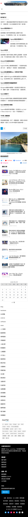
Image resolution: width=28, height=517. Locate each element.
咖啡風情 (3, 336)
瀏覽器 (19, 435)
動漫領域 (3, 333)
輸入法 (7, 438)
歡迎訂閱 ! (5, 492)
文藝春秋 (3, 366)
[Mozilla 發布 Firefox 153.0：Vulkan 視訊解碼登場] (5, 192)
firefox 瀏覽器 (6, 428)
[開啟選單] (2, 9)
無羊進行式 (3, 17)
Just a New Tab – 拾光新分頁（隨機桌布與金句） (16, 242)
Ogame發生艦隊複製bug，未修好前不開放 (12, 72)
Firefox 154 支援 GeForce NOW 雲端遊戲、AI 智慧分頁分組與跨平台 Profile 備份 (17, 172)
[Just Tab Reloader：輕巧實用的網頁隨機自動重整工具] (5, 257)
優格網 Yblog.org (17, 509)
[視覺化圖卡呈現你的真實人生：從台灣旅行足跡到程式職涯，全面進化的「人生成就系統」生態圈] (5, 212)
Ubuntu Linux (21, 433)
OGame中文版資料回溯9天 (7, 61)
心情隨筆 (3, 351)
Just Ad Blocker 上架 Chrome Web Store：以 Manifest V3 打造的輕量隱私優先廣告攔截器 (17, 181)
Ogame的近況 (4, 50)
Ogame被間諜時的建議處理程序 (9, 83)
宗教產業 (3, 340)
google (11, 428)
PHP (3, 433)
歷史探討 (3, 378)
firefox (8, 426)
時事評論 (3, 370)
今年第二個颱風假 (5, 115)
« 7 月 (13, 302)
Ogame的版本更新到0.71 (16, 39)
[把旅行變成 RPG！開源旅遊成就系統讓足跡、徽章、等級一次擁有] (5, 223)
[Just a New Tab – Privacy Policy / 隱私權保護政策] (5, 274)
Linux (20, 428)
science (3, 318)
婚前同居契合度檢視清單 (15, 249)
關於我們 (3, 460)
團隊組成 (3, 462)
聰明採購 (3, 396)
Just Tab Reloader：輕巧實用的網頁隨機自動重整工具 (17, 256)
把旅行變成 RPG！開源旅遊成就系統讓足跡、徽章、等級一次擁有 (17, 222)
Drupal (4, 426)
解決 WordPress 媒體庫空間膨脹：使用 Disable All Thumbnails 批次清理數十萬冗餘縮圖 (17, 201)
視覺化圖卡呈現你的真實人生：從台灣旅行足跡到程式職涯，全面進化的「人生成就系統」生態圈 (17, 212)
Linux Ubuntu (5, 431)
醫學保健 (3, 407)
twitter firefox (13, 433)
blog (2, 306)
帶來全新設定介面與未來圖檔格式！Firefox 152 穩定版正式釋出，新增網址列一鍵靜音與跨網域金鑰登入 (13, 233)
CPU (19, 424)
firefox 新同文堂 (14, 426)
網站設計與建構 (5, 479)
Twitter (7, 433)
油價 (15, 435)
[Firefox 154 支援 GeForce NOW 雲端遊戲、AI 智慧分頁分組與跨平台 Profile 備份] (5, 171)
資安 (3, 438)
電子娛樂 (3, 411)
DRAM (22, 424)
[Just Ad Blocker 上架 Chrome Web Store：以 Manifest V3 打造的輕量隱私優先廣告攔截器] (5, 182)
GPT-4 (16, 428)
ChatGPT (14, 424)
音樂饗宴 (3, 415)
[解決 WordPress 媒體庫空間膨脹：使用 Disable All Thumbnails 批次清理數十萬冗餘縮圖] (5, 200)
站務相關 (3, 389)
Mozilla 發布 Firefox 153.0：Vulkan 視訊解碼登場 (16, 190)
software (3, 321)
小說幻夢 (3, 344)
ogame (19, 431)
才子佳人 (3, 355)
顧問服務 (3, 474)
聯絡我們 (3, 467)
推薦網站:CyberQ (6, 476)
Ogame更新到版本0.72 (6, 28)
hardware (3, 310)
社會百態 (3, 385)
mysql (11, 431)
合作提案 (3, 481)
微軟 (9, 435)
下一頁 (25, 128)
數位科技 (3, 363)
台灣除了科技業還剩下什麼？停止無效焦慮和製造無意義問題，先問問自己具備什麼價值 (13, 265)
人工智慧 (3, 329)
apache (6, 424)
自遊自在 (3, 400)
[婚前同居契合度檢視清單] (5, 250)
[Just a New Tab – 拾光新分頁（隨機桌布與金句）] (5, 242)
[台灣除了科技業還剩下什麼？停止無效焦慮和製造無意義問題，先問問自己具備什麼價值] (5, 264)
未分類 (2, 374)
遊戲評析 (3, 404)
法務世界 (3, 381)
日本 (12, 435)
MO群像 (3, 314)
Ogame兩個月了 (5, 94)
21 (17, 295)
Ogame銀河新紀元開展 (6, 104)
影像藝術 (3, 348)
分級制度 (4, 435)
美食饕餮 (3, 393)
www (2, 325)
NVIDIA (15, 431)
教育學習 (3, 359)
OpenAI (23, 431)
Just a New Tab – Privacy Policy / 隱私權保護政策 (16, 274)
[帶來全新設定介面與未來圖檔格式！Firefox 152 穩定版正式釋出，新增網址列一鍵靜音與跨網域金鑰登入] (5, 231)
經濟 (23, 435)
